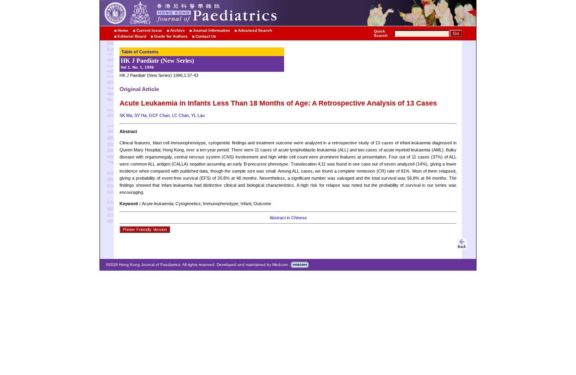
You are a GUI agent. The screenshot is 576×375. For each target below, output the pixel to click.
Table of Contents (139, 51)
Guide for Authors (171, 36)
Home (123, 30)
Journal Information (211, 30)
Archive (177, 30)
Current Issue (149, 30)
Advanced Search (255, 30)
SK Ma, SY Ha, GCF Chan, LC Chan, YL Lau (162, 115)
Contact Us (206, 36)
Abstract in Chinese (288, 217)
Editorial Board (132, 36)
